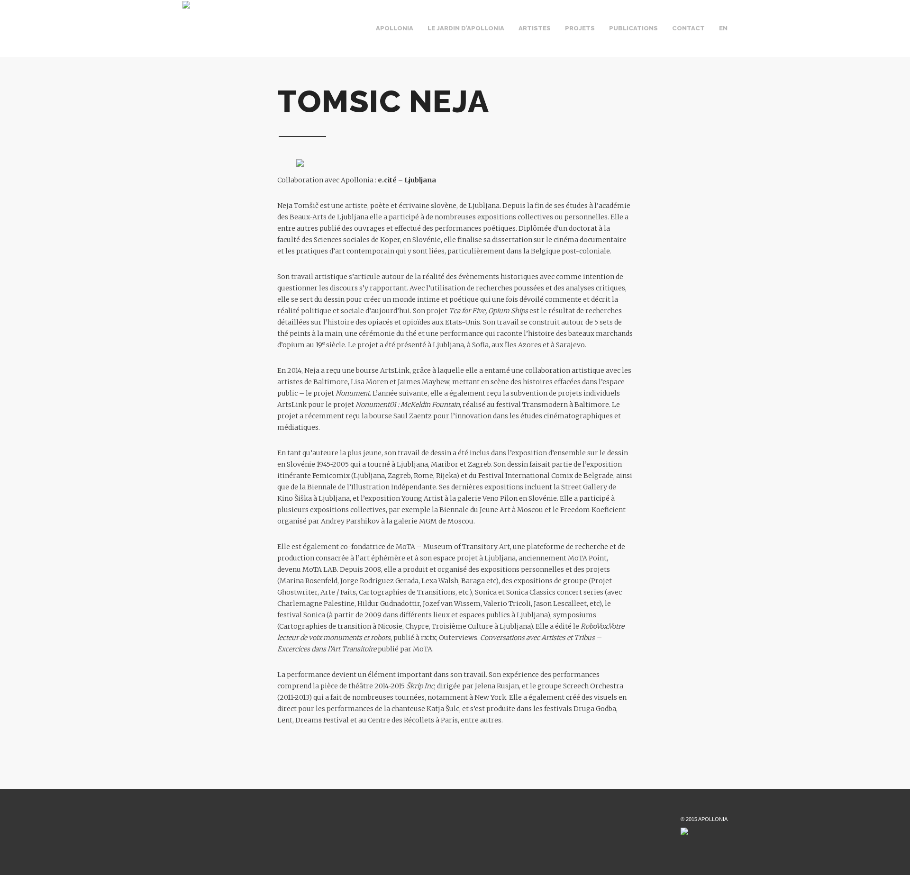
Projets (580, 28)
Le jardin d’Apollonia (466, 28)
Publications (633, 28)
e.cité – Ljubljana (407, 180)
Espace (424, 37)
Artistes (535, 28)
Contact (688, 28)
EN (723, 28)
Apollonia (394, 28)
